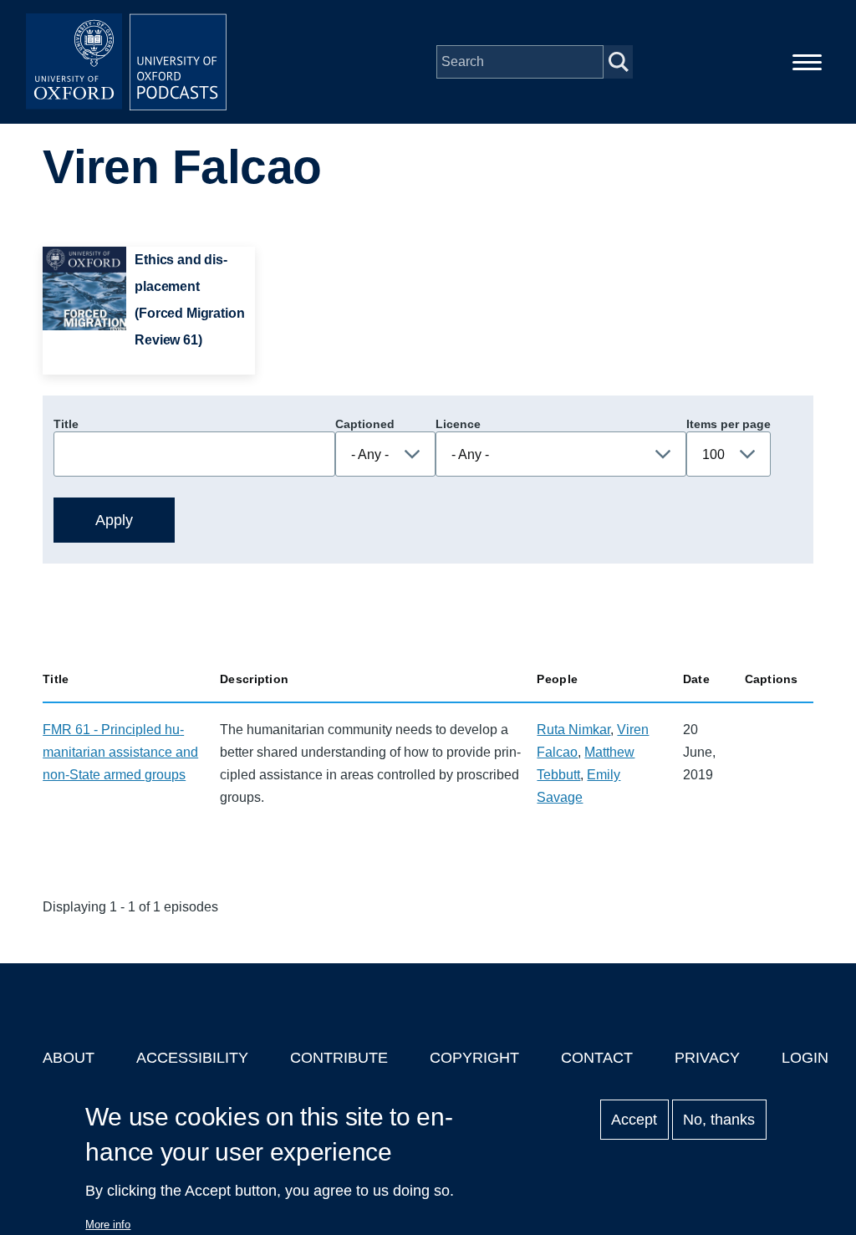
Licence (458, 424)
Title (66, 424)
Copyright (474, 1057)
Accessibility (192, 1057)
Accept (634, 1119)
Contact (597, 1057)
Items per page (728, 424)
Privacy (707, 1057)
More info (107, 1224)
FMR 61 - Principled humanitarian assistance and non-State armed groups (120, 752)
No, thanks (719, 1119)
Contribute (339, 1057)
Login (805, 1057)
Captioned (365, 424)
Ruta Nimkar (573, 729)
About (68, 1057)
